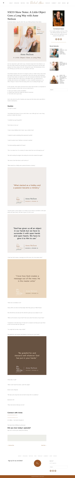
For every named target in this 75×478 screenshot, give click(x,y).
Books (64, 3)
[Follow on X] (59, 39)
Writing (23, 3)
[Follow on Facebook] (56, 39)
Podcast (48, 3)
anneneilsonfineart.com (13, 417)
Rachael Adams (12, 22)
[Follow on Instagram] (53, 471)
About (11, 3)
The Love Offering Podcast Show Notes (32, 22)
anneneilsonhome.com (12, 415)
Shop (59, 3)
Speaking (16, 3)
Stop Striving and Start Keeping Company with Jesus (63, 52)
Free (28, 3)
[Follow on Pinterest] (61, 39)
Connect (54, 3)
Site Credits (53, 463)
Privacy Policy (52, 461)
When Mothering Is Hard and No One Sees (63, 64)
